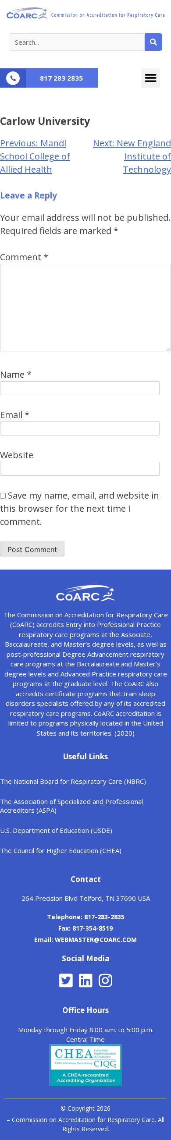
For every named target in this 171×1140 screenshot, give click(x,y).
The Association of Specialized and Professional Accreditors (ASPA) (71, 805)
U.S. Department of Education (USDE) (56, 830)
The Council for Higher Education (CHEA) (60, 850)
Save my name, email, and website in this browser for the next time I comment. (79, 508)
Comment (24, 257)
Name (16, 374)
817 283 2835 (61, 78)
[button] (150, 78)
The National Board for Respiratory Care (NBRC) (73, 781)
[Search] (153, 42)
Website (16, 455)
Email (14, 415)
